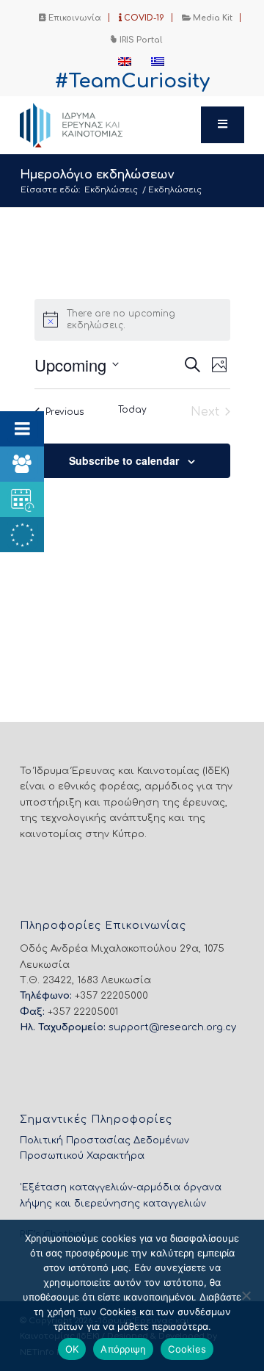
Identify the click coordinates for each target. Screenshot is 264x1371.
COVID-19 (143, 18)
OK (72, 1349)
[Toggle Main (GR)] (223, 124)
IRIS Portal (139, 40)
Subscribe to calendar (124, 460)
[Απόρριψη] (245, 1295)
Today (132, 410)
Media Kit (211, 18)
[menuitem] (70, 17)
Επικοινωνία (73, 18)
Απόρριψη (123, 1349)
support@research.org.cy (172, 1027)
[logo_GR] (109, 124)
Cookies (187, 1349)
